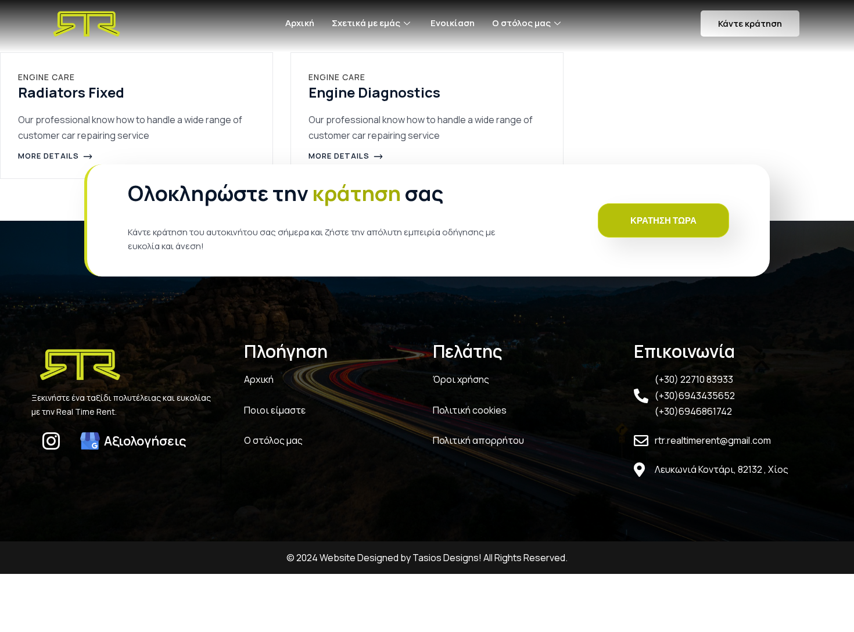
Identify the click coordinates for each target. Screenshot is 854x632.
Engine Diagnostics (374, 92)
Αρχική (299, 23)
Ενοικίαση (452, 23)
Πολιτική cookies (470, 410)
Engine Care (46, 76)
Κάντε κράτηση (750, 23)
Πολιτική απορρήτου (478, 440)
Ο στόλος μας (521, 23)
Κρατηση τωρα (663, 220)
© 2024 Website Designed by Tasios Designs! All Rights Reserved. (427, 557)
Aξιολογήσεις (145, 441)
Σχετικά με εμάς (366, 23)
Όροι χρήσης (461, 379)
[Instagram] (51, 441)
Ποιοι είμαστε (275, 410)
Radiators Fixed (71, 92)
